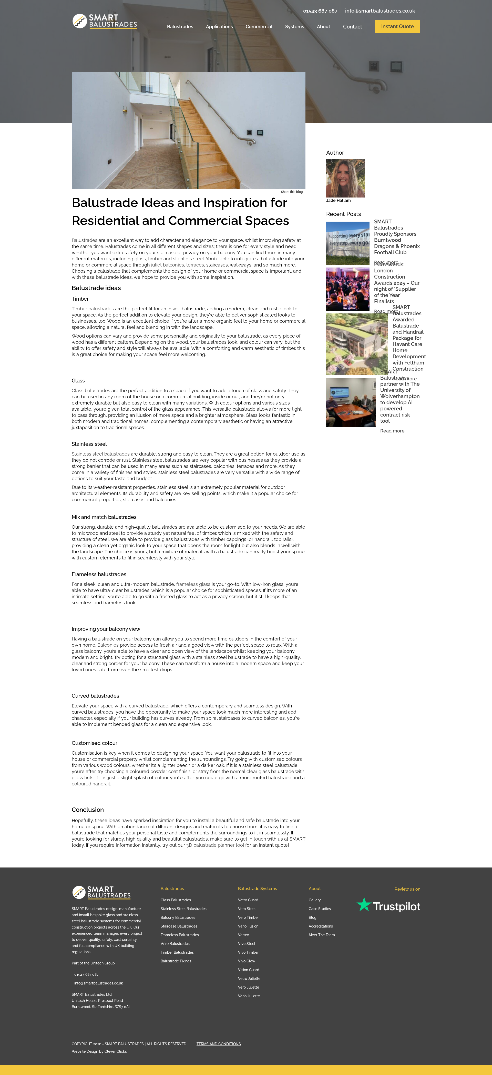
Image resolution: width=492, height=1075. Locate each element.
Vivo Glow (246, 961)
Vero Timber (248, 917)
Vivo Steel (246, 944)
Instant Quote (397, 26)
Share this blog (292, 192)
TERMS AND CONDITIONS (219, 1044)
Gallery (315, 900)
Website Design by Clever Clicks (99, 1051)
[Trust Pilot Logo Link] (388, 905)
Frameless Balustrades (180, 935)
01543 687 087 (319, 11)
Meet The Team (322, 935)
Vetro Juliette (249, 979)
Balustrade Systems (257, 888)
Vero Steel (246, 909)
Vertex (243, 935)
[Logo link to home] (103, 895)
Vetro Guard (248, 900)
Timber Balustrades (177, 952)
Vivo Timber (248, 952)
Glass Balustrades (176, 900)
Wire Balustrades (175, 944)
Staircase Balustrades (179, 926)
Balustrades (180, 26)
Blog (312, 917)
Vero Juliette (248, 987)
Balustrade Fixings (176, 961)
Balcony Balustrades (178, 917)
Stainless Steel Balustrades (184, 909)
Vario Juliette (249, 996)
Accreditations (321, 926)
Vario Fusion (248, 926)
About (323, 26)
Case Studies (320, 909)
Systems (294, 26)
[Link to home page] (106, 21)
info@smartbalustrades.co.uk (379, 11)
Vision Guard (248, 970)
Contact (352, 27)
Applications (219, 26)
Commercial (259, 26)
